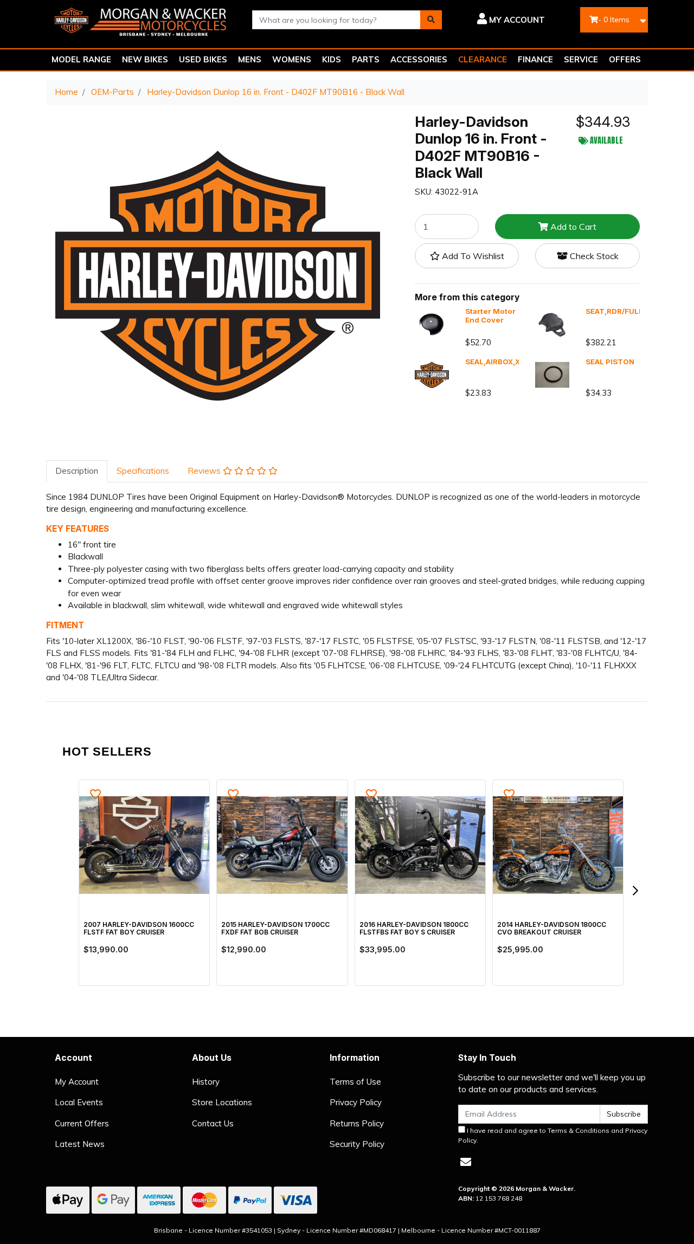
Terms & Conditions (578, 1130)
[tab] (76, 471)
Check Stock (593, 256)
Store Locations (222, 1102)
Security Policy (357, 1144)
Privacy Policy (356, 1102)
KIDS (331, 59)
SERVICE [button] (581, 59)
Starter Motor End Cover (490, 316)
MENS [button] (249, 59)
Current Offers (82, 1123)
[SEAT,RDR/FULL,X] (552, 324)
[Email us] (465, 1162)
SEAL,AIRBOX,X (492, 361)
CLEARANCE (482, 59)
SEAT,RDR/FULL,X (618, 311)
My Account (77, 1082)
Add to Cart (572, 227)
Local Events (79, 1102)
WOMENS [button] (291, 59)
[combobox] (336, 19)
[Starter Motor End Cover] (432, 324)
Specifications (143, 471)
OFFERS (625, 59)
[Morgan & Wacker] (141, 19)
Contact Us (213, 1123)
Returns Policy (357, 1123)
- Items (613, 19)
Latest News (80, 1144)
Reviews (205, 471)
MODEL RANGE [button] (81, 59)
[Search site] (431, 19)
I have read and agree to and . (552, 1135)
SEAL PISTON (610, 361)
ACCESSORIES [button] (418, 59)
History (206, 1082)
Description (76, 471)
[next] (635, 890)
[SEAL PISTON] (552, 374)
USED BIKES (203, 59)
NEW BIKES (145, 59)
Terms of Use (355, 1082)
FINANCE (535, 59)
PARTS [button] (366, 59)
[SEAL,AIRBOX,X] (432, 374)
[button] (501, 20)
